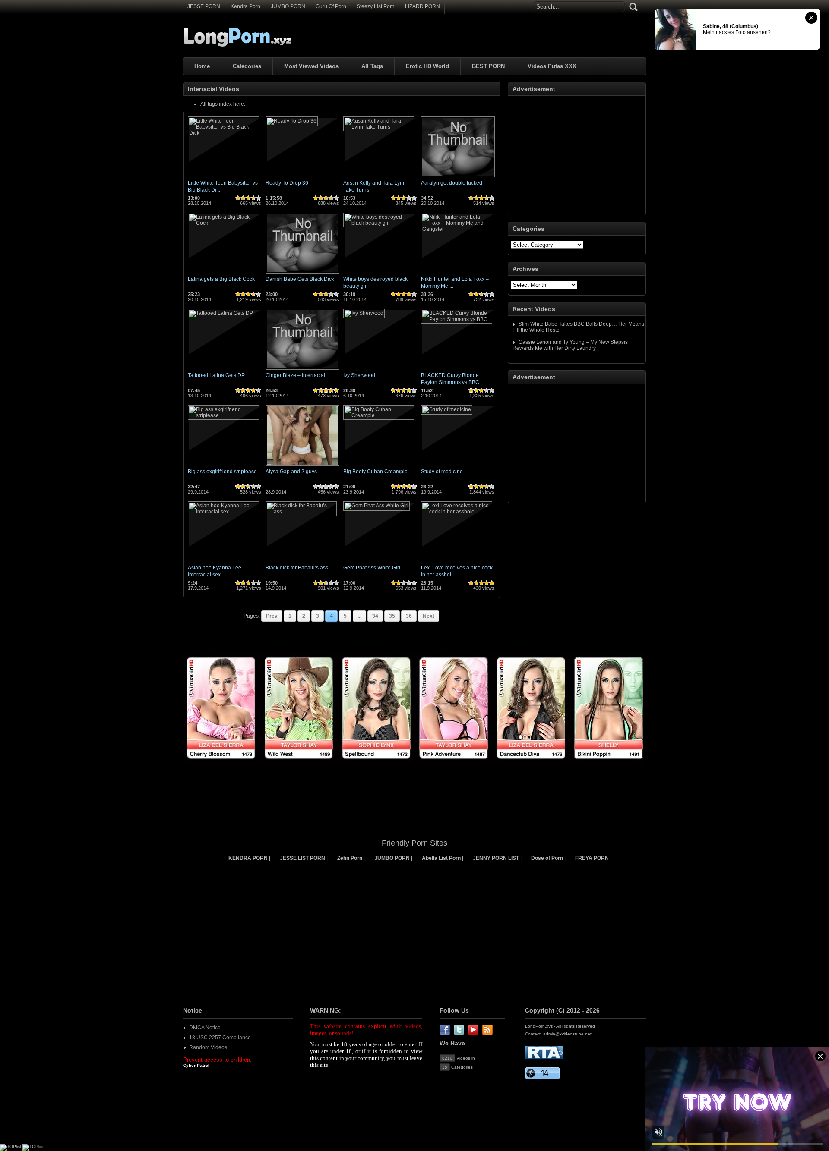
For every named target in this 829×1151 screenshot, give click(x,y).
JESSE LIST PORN (302, 858)
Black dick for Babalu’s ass (297, 568)
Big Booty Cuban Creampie (375, 472)
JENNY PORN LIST (496, 858)
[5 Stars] (258, 198)
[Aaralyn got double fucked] (458, 178)
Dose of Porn (547, 858)
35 (392, 616)
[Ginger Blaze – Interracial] (302, 370)
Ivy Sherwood (359, 375)
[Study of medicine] (446, 409)
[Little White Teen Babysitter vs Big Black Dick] (223, 133)
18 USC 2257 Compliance (220, 1038)
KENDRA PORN (248, 858)
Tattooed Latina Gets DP (216, 375)
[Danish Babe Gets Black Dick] (302, 274)
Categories (247, 66)
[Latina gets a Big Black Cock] (223, 223)
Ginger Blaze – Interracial (295, 375)
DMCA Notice (205, 1028)
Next (428, 616)
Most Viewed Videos (311, 66)
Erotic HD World (427, 66)
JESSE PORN (203, 6)
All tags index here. (222, 104)
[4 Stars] (253, 198)
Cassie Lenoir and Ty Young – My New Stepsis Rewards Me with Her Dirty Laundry (570, 345)
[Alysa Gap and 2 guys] (302, 466)
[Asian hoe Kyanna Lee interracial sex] (223, 512)
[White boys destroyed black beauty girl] (378, 223)
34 (375, 616)
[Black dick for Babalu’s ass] (301, 512)
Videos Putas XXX (552, 66)
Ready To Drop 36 (287, 183)
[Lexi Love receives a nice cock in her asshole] (456, 512)
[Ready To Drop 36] (292, 121)
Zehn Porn (349, 858)
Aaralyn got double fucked (451, 183)
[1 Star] (237, 198)
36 (409, 616)
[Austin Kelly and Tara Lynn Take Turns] (378, 127)
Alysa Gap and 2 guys (291, 472)
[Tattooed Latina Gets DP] (221, 313)
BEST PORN (488, 66)
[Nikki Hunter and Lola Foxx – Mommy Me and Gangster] (456, 229)
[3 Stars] (248, 198)
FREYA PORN (592, 858)
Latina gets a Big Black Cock (221, 279)
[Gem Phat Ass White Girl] (376, 506)
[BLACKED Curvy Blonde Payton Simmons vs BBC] (456, 319)
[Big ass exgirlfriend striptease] (223, 415)
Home (202, 66)
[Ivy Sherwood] (364, 313)
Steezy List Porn (376, 6)
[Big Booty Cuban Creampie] (378, 415)
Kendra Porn (245, 6)
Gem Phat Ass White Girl (371, 568)
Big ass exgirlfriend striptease (222, 472)
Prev (272, 616)
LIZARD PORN (422, 6)
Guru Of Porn (331, 6)
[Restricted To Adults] (544, 1057)
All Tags (372, 66)
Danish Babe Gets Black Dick (300, 279)
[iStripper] (414, 764)
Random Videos (208, 1047)
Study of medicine (442, 472)
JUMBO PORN (288, 6)
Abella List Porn (441, 858)
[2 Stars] (243, 198)
